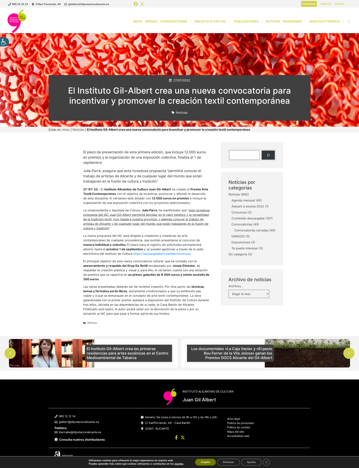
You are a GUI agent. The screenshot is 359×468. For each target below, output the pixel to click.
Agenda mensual (243, 200)
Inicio (137, 21)
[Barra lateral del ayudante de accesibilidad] (4, 41)
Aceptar (205, 462)
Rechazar (228, 462)
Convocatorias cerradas (251, 230)
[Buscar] (268, 155)
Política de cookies (238, 427)
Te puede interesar (244, 248)
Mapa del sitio (235, 431)
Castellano (309, 3)
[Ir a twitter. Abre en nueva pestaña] (182, 438)
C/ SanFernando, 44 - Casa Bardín (167, 423)
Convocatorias (173, 21)
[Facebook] (136, 4)
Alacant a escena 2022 (247, 206)
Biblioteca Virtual (211, 21)
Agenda (151, 21)
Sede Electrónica (324, 21)
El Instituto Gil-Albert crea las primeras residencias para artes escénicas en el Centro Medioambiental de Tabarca (127, 353)
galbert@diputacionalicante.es (79, 422)
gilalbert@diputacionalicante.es (88, 4)
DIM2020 (238, 236)
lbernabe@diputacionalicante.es (80, 432)
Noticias (273, 21)
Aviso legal (233, 418)
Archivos (234, 286)
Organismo (292, 21)
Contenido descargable (248, 218)
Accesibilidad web (238, 435)
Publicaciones (246, 21)
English (340, 3)
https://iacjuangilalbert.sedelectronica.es (162, 254)
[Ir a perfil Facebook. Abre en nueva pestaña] (176, 438)
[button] (349, 21)
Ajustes (251, 462)
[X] (142, 4)
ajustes (179, 464)
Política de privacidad (240, 423)
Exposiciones (240, 242)
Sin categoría (237, 254)
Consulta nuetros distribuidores (82, 439)
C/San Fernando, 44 (48, 4)
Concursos (239, 212)
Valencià (325, 3)
